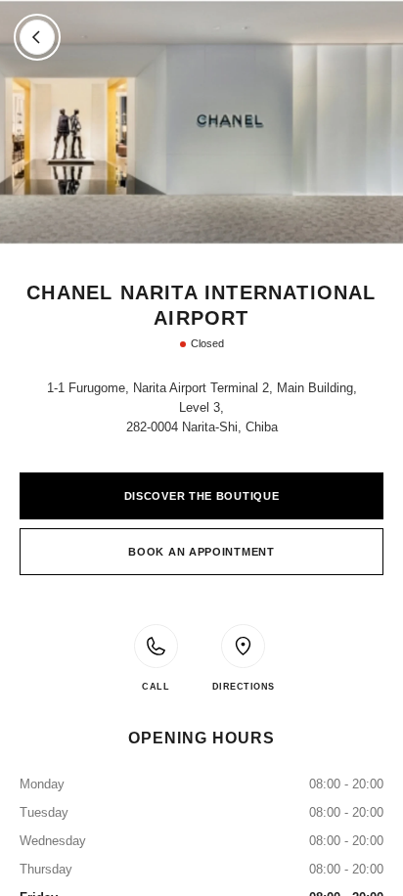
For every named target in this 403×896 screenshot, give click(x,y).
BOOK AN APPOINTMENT (201, 552)
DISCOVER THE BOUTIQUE (202, 496)
